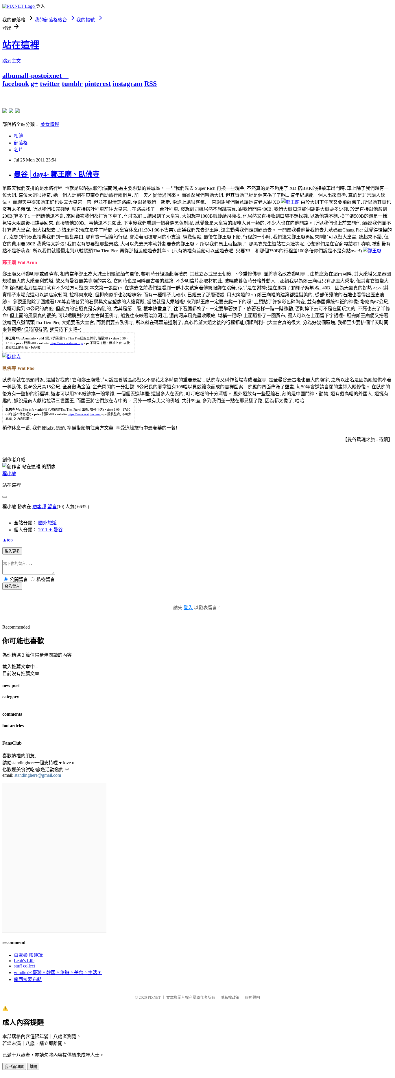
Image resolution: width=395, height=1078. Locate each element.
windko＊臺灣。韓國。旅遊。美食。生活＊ (58, 972)
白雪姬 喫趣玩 (28, 955)
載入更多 (12, 551)
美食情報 (49, 124)
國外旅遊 (47, 522)
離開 (33, 1066)
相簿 (18, 135)
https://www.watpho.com (84, 414)
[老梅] (4, 110)
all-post (32, 75)
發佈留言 (12, 586)
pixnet (52, 75)
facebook (15, 83)
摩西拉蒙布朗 (28, 979)
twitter (50, 83)
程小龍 (9, 473)
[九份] (17, 110)
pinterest (97, 83)
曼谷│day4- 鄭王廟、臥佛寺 (56, 174)
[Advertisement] (70, 96)
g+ (34, 83)
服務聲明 (252, 997)
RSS (150, 83)
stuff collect (24, 965)
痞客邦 (39, 506)
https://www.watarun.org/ (66, 343)
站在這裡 (20, 45)
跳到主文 (11, 60)
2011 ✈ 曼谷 (50, 529)
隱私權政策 (230, 997)
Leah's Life (24, 960)
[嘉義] (11, 110)
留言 (52, 506)
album (11, 75)
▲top (7, 539)
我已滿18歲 (14, 1066)
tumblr (72, 83)
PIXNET (154, 997)
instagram (127, 83)
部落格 (21, 142)
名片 (18, 149)
